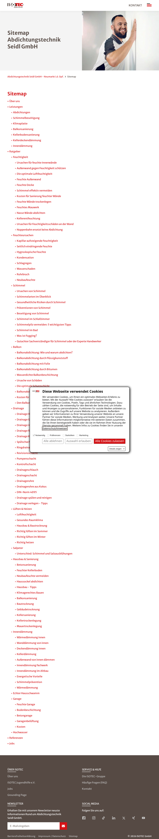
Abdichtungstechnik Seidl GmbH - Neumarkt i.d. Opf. (35, 76)
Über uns (12, 776)
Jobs (10, 788)
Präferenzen (55, 435)
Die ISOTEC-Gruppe (93, 776)
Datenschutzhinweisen (54, 428)
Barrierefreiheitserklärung (21, 836)
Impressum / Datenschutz (52, 836)
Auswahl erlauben (78, 441)
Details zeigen (115, 449)
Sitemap (73, 836)
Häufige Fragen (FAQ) (94, 782)
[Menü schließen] (149, 5)
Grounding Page (17, 794)
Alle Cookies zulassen (109, 441)
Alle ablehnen (53, 441)
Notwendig (40, 435)
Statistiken (70, 435)
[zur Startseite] (15, 5)
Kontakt (135, 5)
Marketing (83, 435)
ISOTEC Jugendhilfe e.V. (21, 782)
